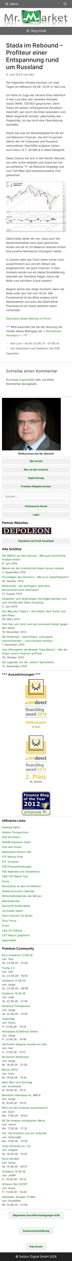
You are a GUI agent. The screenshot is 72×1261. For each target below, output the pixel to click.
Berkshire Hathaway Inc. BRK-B (21, 1095)
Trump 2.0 (8, 967)
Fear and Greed (11, 846)
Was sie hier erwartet (36, 469)
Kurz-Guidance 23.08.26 (17, 955)
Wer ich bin (36, 461)
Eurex (5, 925)
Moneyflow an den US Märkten (21, 886)
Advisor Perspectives (15, 832)
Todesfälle (8, 1018)
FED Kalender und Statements (21, 871)
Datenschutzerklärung (36, 1230)
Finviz (5, 881)
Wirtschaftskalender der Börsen (22, 896)
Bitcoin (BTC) (10, 1069)
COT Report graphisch (16, 935)
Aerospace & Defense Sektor (20, 1031)
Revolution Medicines (15, 1056)
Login (36, 514)
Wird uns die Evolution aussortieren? (25, 1107)
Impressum (36, 1246)
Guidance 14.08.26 (13, 1171)
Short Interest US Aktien (17, 915)
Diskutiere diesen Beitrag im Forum (28, 318)
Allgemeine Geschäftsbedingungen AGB (36, 1215)
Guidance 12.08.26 (13, 980)
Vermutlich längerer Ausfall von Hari (24, 1044)
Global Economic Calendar (18, 891)
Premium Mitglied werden (36, 486)
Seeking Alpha (11, 827)
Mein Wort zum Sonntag (17, 1082)
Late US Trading (12, 930)
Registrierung (36, 477)
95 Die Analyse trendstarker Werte (23, 1120)
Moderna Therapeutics (16, 1006)
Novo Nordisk (10, 1158)
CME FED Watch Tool (15, 876)
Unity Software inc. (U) (16, 1146)
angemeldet (27, 379)
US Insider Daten (12, 910)
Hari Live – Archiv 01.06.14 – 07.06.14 (34, 343)
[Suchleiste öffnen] (65, 4)
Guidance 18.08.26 (13, 993)
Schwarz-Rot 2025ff (14, 1184)
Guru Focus (9, 920)
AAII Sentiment (11, 837)
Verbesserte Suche (36, 506)
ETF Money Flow (12, 856)
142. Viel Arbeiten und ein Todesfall (24, 1133)
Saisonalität (9, 940)
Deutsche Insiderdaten (16, 905)
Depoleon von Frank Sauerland (36, 540)
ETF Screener (10, 861)
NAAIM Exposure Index (16, 842)
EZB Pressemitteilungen (17, 866)
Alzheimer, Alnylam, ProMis (19, 1196)
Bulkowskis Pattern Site (16, 851)
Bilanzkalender (11, 901)
